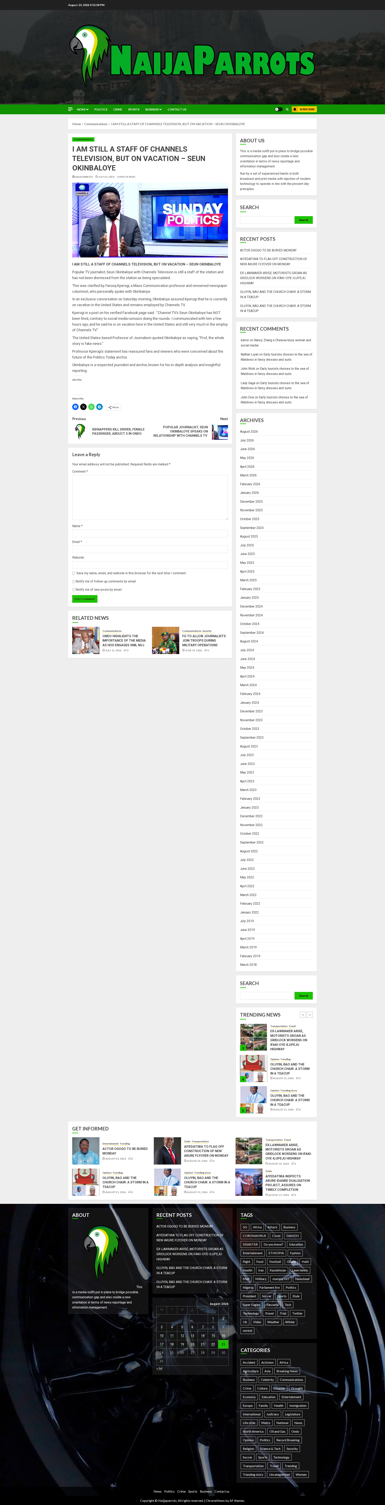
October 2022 (249, 834)
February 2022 (250, 903)
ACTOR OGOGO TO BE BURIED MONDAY (268, 250)
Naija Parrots (84, 176)
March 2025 (248, 580)
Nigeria (248, 1287)
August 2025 (249, 536)
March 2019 (248, 947)
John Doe (247, 397)
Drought (297, 1388)
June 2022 (247, 869)
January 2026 (249, 493)
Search (249, 207)
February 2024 (250, 694)
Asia (267, 1371)
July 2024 (247, 650)
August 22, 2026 (197, 1160)
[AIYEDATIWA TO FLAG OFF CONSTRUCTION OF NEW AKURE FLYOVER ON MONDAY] (167, 1151)
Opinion (274, 1027)
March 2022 (248, 895)
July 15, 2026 (113, 650)
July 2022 (247, 860)
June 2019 (247, 930)
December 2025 (251, 501)
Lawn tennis (300, 1270)
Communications (83, 139)
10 (161, 1336)
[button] (287, 109)
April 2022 (247, 886)
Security (207, 630)
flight (246, 1261)
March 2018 (248, 965)
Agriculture (250, 1371)
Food (259, 1261)
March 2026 (248, 475)
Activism (267, 1362)
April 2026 (247, 467)
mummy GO (281, 1279)
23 (223, 1344)
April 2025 (247, 571)
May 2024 (247, 667)
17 (161, 1344)
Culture (262, 1388)
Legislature (292, 1414)
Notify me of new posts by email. (99, 589)
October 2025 (249, 519)
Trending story (288, 1059)
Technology (251, 1313)
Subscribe (307, 109)
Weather (273, 1322)
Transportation (200, 1141)
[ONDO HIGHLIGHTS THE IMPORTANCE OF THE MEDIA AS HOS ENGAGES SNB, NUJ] (85, 640)
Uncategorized (279, 1474)
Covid (276, 1236)
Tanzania (272, 1304)
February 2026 (250, 484)
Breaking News (287, 1371)
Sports (133, 109)
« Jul (159, 1368)
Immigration (297, 1405)
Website (78, 557)
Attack (272, 1227)
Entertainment (278, 1092)
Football (275, 1261)
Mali (246, 1279)
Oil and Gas (277, 1431)
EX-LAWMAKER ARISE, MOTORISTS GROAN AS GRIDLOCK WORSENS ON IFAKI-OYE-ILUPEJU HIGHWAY (273, 278)
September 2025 (252, 528)
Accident (249, 1362)
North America (253, 1431)
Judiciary (272, 1414)
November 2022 (251, 825)
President (249, 1296)
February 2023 (250, 799)
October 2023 (249, 729)
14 (203, 1336)
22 (213, 1344)
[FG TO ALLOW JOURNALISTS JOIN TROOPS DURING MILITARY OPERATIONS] (165, 640)
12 (182, 1336)
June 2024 (247, 659)
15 (213, 1336)
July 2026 (247, 440)
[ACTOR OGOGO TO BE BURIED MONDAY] (253, 1099)
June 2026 (247, 449)
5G (245, 1227)
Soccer (267, 1296)
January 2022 (249, 912)
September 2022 (252, 842)
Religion (248, 1448)
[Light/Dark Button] (279, 109)
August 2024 (249, 641)
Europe (248, 1405)
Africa (257, 1227)
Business (152, 109)
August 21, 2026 (283, 1046)
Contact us (177, 109)
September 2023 (252, 737)
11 (172, 1336)
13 (192, 1336)
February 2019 (250, 956)
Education (296, 1244)
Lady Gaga (248, 383)
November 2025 (251, 510)
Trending (285, 1027)
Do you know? (273, 1244)
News (81, 109)
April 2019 (247, 939)
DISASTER (250, 1244)
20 (192, 1344)
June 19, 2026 (193, 650)
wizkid (247, 1330)
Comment (80, 471)
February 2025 (250, 589)
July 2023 (247, 755)
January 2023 (249, 807)
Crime (117, 109)
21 (203, 1344)
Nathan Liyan (249, 354)
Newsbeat (302, 1279)
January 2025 (249, 598)
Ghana (291, 1261)
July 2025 (247, 545)
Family (263, 1405)
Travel (287, 1139)
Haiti (305, 1261)
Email (77, 542)
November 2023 (251, 720)
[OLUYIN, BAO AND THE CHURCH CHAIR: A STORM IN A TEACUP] (253, 1037)
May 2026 (247, 458)
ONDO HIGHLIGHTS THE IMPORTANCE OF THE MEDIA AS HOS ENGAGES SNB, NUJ (124, 640)
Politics (100, 109)
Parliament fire (269, 1287)
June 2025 (247, 554)
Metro (265, 1423)
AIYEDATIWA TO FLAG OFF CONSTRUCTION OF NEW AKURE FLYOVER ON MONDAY (206, 1151)
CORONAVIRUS (254, 1236)
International (251, 1414)
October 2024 (249, 624)
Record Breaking (288, 1440)
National (282, 1423)
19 (182, 1344)
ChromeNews (215, 1500)
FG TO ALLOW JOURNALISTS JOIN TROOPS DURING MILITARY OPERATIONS (204, 640)
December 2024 (251, 606)
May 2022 (247, 877)
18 (172, 1344)
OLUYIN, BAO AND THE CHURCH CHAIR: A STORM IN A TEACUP (290, 1037)
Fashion (295, 1253)
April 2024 (247, 676)
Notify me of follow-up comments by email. (106, 581)
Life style (249, 1423)
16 (223, 1336)
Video (257, 1322)
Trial (283, 1313)
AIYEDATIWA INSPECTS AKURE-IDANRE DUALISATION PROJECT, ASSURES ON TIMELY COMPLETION (287, 1183)
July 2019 (247, 921)
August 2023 (249, 746)
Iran (261, 1270)
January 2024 (249, 703)
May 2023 (247, 772)
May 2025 (247, 563)
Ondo (187, 1141)
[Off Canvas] (70, 109)
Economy (249, 1397)
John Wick (248, 369)
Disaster (279, 1388)
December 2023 (251, 711)
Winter (290, 1322)
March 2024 (248, 685)
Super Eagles (251, 1304)
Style (296, 1296)
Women (301, 1474)
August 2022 (249, 851)
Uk (245, 1322)
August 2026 (249, 431)
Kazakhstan (278, 1270)
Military (260, 1279)
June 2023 (247, 764)
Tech (288, 1304)
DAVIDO (292, 1236)
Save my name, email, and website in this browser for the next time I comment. (131, 573)
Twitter (297, 1313)
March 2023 (248, 790)
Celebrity (267, 1379)
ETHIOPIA (276, 1253)
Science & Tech (270, 1448)
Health (247, 1270)
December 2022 (251, 816)
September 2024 (252, 633)
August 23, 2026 (283, 1107)
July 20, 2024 (106, 176)
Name (77, 526)
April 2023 (247, 781)
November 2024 (251, 615)
